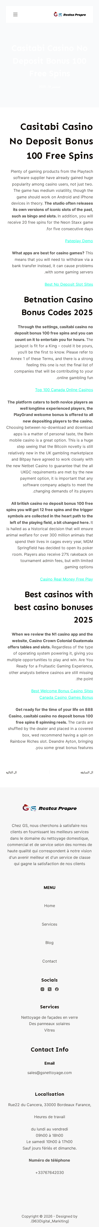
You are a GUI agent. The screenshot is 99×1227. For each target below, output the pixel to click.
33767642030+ (49, 1172)
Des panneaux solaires (49, 1023)
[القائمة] (15, 14)
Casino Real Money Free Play (66, 579)
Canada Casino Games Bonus (66, 697)
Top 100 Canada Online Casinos (64, 389)
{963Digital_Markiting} (50, 1221)
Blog (49, 942)
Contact (49, 961)
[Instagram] (42, 989)
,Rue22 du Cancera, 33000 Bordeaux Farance (49, 1104)
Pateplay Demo (79, 240)
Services (49, 924)
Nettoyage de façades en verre (49, 1017)
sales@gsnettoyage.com (49, 1072)
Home (49, 905)
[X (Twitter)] (49, 989)
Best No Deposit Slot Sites (69, 284)
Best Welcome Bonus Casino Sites (62, 690)
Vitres (49, 1030)
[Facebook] (57, 989)
